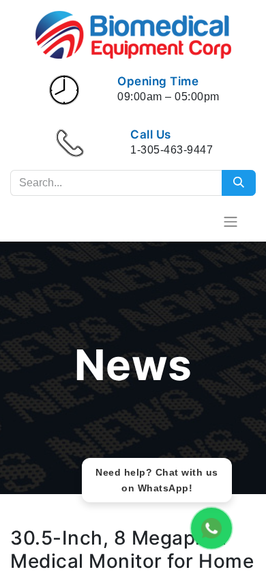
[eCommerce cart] (197, 221)
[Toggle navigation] (230, 221)
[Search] (239, 183)
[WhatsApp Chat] (211, 528)
